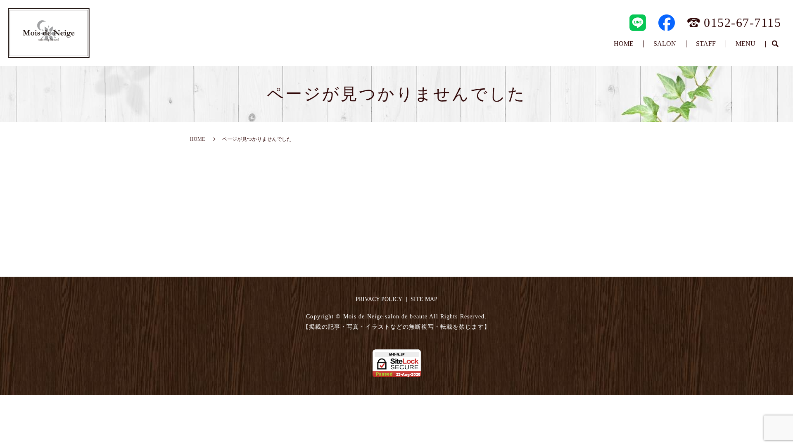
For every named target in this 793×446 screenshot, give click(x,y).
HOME (624, 43)
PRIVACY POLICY (379, 299)
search (775, 44)
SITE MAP (424, 299)
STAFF (706, 43)
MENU (745, 43)
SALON (664, 43)
